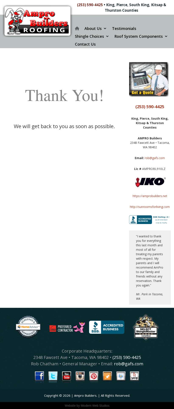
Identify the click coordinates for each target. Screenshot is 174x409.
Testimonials (124, 28)
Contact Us (85, 44)
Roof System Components (138, 36)
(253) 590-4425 (90, 4)
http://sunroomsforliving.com (150, 207)
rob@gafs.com (155, 158)
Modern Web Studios (95, 405)
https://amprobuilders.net (150, 196)
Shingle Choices (89, 36)
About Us (93, 28)
